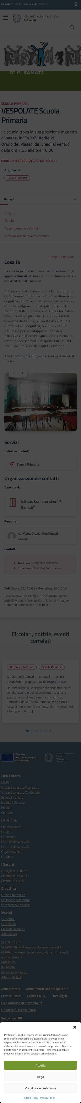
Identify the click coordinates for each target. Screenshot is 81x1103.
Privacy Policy (47, 1098)
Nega (40, 1076)
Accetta (41, 1065)
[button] (75, 1027)
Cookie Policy (31, 1098)
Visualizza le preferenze (40, 1088)
